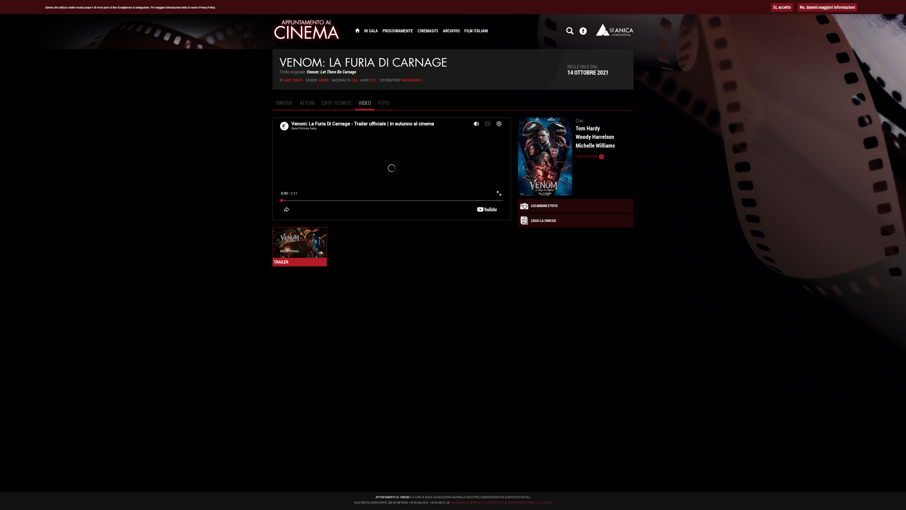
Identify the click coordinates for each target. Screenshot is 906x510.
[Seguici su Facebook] (586, 33)
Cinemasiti (428, 31)
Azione (323, 80)
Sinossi (284, 102)
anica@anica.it (460, 502)
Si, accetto (782, 7)
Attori (307, 102)
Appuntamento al (306, 30)
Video (366, 104)
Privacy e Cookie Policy (488, 502)
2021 (373, 80)
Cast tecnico (336, 102)
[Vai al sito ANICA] (614, 30)
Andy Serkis (293, 80)
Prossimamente (397, 31)
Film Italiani (476, 31)
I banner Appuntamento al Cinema (529, 502)
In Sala (371, 31)
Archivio (451, 31)
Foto (383, 102)
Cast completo (587, 156)
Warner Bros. (412, 80)
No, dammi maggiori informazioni (827, 7)
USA (354, 80)
